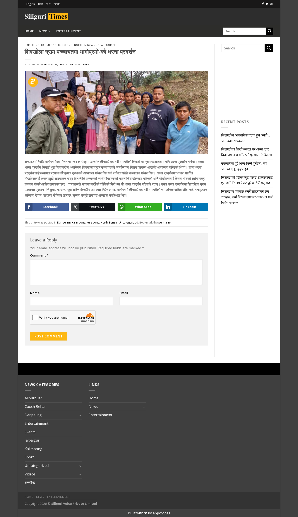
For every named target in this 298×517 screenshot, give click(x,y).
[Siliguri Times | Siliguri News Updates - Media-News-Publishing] (46, 16)
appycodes (161, 513)
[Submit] (269, 31)
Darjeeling (32, 45)
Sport (29, 457)
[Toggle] (80, 415)
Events (30, 432)
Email (124, 293)
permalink (164, 222)
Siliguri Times (79, 64)
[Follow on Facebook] (263, 3)
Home (29, 31)
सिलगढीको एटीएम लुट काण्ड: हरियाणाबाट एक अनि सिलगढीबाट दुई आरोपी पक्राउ (247, 180)
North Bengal (84, 45)
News (43, 31)
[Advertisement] (222, 15)
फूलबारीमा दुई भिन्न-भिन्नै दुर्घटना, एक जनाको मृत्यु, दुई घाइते (244, 166)
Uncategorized (106, 45)
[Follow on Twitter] (267, 3)
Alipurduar (33, 398)
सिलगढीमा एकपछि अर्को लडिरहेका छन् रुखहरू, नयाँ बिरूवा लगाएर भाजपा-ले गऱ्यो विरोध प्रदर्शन (247, 197)
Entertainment (68, 31)
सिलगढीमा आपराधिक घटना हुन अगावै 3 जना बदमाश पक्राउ (245, 138)
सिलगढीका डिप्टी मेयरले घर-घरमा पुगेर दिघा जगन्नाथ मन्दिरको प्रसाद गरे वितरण (246, 152)
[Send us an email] (271, 3)
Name (34, 293)
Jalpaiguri (32, 440)
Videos (30, 474)
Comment (39, 255)
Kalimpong (49, 45)
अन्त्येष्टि (30, 482)
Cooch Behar (35, 406)
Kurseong (65, 45)
